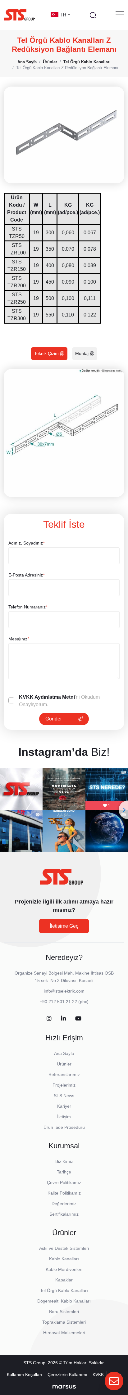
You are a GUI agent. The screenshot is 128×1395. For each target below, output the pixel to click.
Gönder (53, 718)
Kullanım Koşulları (24, 1374)
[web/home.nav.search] (93, 14)
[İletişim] (114, 1381)
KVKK (98, 1374)
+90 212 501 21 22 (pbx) (64, 1001)
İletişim (64, 1116)
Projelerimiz (64, 1085)
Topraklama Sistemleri (64, 1322)
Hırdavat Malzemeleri (64, 1332)
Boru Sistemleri (64, 1311)
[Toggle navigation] (120, 15)
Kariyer (64, 1106)
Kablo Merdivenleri (64, 1269)
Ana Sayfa (64, 1053)
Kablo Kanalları (64, 1258)
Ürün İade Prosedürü (64, 1127)
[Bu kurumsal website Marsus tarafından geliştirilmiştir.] (64, 1386)
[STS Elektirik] (19, 14)
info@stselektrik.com (64, 991)
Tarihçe (64, 1171)
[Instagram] (49, 1019)
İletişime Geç (64, 926)
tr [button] (64, 14)
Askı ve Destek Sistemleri (64, 1248)
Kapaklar (64, 1279)
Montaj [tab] (82, 353)
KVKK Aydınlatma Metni (47, 697)
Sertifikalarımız (64, 1214)
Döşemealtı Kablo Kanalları (64, 1301)
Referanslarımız (64, 1074)
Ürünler (64, 1063)
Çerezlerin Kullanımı (67, 1374)
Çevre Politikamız (64, 1182)
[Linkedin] (63, 1019)
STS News (64, 1095)
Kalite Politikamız (64, 1193)
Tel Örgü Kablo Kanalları (64, 1290)
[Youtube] (78, 1019)
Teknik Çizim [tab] (47, 353)
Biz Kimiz (64, 1161)
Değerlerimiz (64, 1203)
